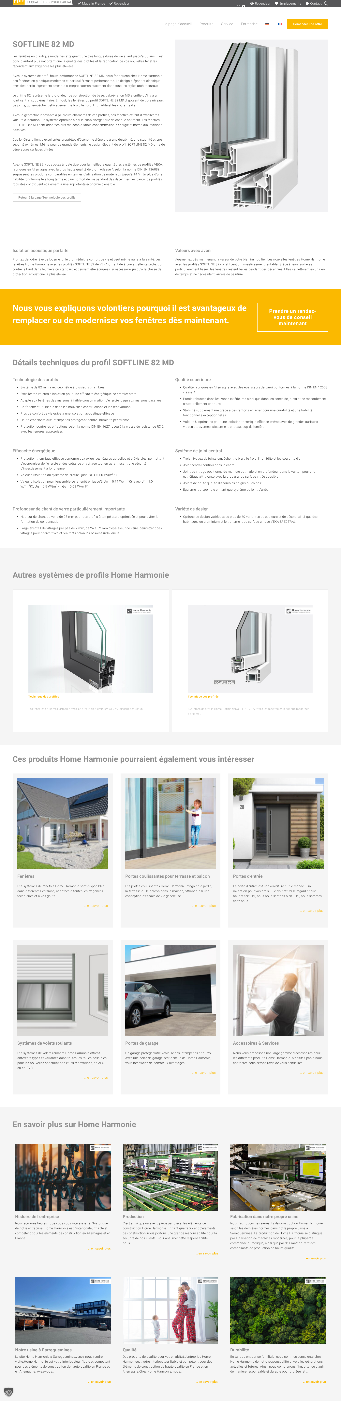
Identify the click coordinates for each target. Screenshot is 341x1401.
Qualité (130, 1349)
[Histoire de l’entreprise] (63, 1177)
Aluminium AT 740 (43, 703)
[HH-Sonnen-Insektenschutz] (278, 990)
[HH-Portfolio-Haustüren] (278, 823)
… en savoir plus (96, 906)
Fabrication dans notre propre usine (264, 1216)
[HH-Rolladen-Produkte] (62, 990)
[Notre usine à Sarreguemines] (63, 1310)
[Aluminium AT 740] (90, 649)
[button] (214, 24)
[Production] (170, 1177)
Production (133, 1216)
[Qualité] (170, 1310)
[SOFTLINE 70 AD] (250, 649)
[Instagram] (238, 7)
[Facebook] (243, 6)
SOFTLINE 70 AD (201, 703)
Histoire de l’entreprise (37, 1216)
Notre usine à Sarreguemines (43, 1349)
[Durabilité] (278, 1310)
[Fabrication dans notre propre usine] (278, 1177)
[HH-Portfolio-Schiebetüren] (170, 823)
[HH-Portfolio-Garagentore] (170, 990)
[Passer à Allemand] (267, 24)
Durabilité (239, 1349)
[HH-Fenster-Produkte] (62, 823)
